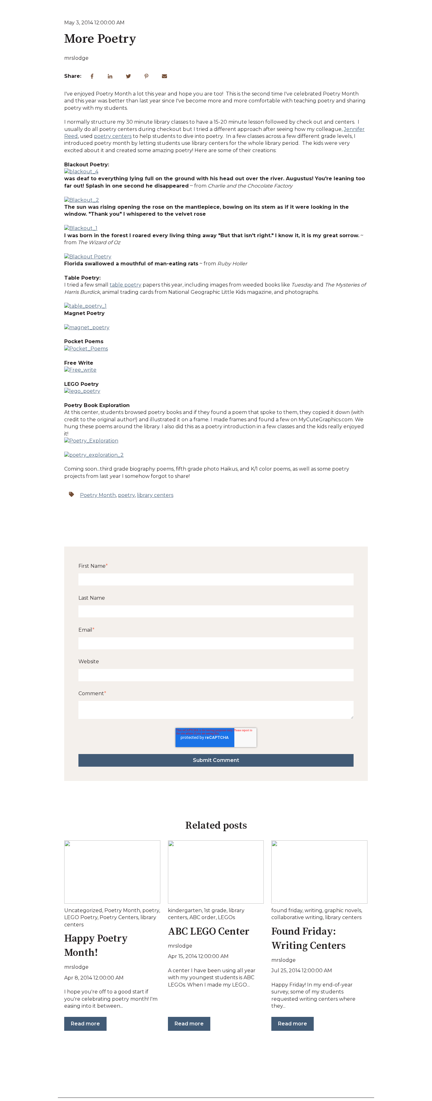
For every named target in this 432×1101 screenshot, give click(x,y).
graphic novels (342, 910)
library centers (155, 495)
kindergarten (185, 910)
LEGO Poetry (80, 917)
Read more (85, 1024)
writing (313, 910)
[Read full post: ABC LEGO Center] (216, 872)
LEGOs (226, 917)
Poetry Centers (119, 917)
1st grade (215, 910)
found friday (286, 910)
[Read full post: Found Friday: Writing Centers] (319, 872)
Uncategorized (83, 910)
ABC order (202, 917)
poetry (126, 495)
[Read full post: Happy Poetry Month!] (112, 872)
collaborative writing (297, 917)
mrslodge (76, 58)
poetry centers (113, 136)
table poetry (125, 285)
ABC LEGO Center (209, 931)
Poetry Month (98, 495)
